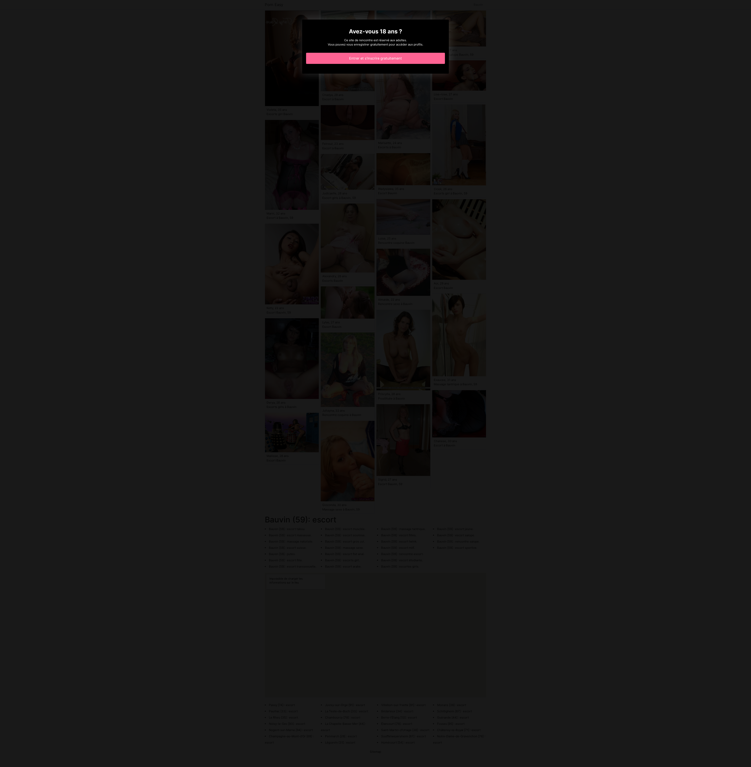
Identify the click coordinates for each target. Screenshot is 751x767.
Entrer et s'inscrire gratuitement (375, 58)
